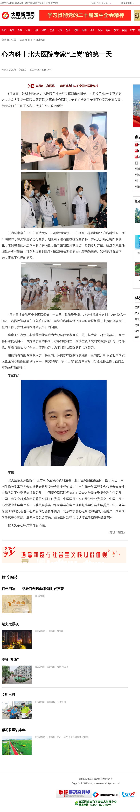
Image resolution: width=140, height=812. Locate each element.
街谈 (76, 30)
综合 (92, 30)
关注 (20, 30)
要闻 (12, 30)
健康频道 (40, 39)
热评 (84, 30)
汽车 (132, 30)
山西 (36, 30)
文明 (60, 30)
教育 (116, 30)
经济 (44, 30)
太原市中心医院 (17, 69)
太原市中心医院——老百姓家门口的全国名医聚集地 (67, 85)
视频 (124, 30)
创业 (68, 30)
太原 (28, 30)
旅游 (100, 30)
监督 (52, 30)
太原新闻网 (26, 39)
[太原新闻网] (18, 15)
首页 (4, 30)
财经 (108, 30)
